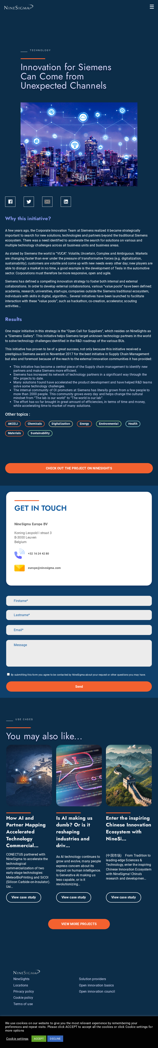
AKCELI (13, 423)
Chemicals (35, 423)
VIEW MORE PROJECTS (79, 924)
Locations (20, 985)
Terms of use (23, 1004)
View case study (24, 897)
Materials (14, 433)
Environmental (108, 423)
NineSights (21, 979)
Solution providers (92, 979)
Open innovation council (97, 991)
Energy (84, 423)
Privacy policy (23, 991)
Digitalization (61, 423)
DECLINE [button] (55, 1038)
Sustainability (40, 433)
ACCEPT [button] (39, 1038)
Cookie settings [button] (17, 1039)
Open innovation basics (96, 985)
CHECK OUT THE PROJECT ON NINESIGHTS (79, 468)
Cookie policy (23, 998)
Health (132, 423)
